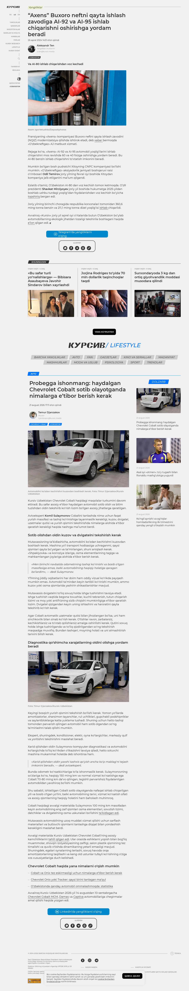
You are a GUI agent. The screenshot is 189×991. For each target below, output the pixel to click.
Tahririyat (15, 67)
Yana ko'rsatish (104, 332)
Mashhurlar (56, 362)
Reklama (16, 70)
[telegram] (96, 960)
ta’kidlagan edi (109, 813)
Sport (135, 362)
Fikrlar (17, 40)
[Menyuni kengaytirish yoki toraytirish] (19, 59)
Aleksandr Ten (45, 45)
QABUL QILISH (132, 976)
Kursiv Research (13, 44)
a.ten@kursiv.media (45, 51)
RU (10, 15)
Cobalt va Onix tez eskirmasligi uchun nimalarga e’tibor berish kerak (76, 873)
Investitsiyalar (13, 29)
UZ (15, 15)
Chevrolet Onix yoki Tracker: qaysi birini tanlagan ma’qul (68, 879)
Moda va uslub (86, 362)
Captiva (78, 896)
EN (19, 15)
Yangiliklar (15, 22)
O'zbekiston (15, 86)
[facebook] (82, 960)
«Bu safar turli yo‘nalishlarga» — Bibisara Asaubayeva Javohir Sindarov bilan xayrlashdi (49, 279)
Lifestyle (16, 47)
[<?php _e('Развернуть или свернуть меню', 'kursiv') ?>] (19, 79)
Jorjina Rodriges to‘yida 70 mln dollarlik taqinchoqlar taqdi (103, 277)
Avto (76, 357)
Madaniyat (166, 357)
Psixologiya (113, 362)
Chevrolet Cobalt (38, 424)
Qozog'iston (14, 83)
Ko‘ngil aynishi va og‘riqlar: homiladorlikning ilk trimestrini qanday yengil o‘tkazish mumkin (155, 522)
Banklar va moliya (12, 33)
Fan (90, 357)
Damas (64, 896)
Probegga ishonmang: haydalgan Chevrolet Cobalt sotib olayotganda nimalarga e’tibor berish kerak (157, 425)
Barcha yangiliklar (49, 357)
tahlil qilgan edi (58, 839)
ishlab (104, 207)
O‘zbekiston (34, 57)
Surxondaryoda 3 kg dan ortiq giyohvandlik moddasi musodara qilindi (157, 277)
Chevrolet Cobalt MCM (43, 896)
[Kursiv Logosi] (13, 7)
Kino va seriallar (137, 357)
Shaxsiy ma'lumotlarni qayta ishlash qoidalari (156, 972)
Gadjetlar (108, 357)
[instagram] (89, 960)
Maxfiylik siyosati (143, 967)
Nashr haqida (91, 967)
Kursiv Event (14, 51)
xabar (98, 140)
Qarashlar (15, 26)
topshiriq (34, 196)
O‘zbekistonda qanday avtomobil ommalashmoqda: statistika (72, 886)
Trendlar (154, 362)
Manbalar (15, 37)
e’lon (31, 222)
